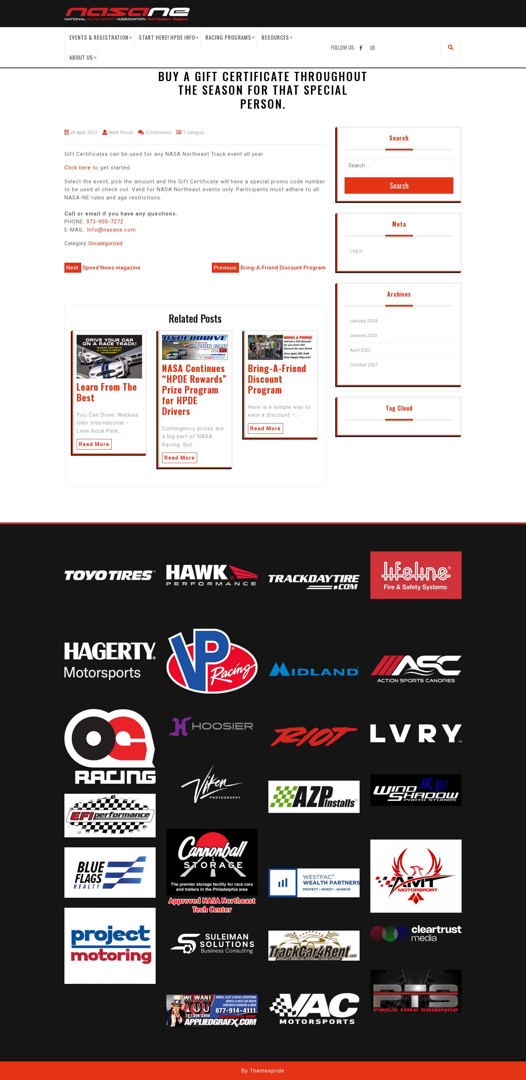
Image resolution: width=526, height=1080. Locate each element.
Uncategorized (105, 243)
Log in (356, 250)
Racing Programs (228, 37)
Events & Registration (98, 37)
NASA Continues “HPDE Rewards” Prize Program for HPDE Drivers (194, 389)
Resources (275, 37)
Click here (77, 167)
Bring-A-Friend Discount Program (277, 378)
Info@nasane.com (111, 230)
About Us (81, 57)
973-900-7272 (103, 221)
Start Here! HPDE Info (167, 37)
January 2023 (363, 335)
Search (399, 185)
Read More (94, 444)
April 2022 (360, 350)
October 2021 (364, 364)
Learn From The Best (107, 392)
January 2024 (363, 320)
